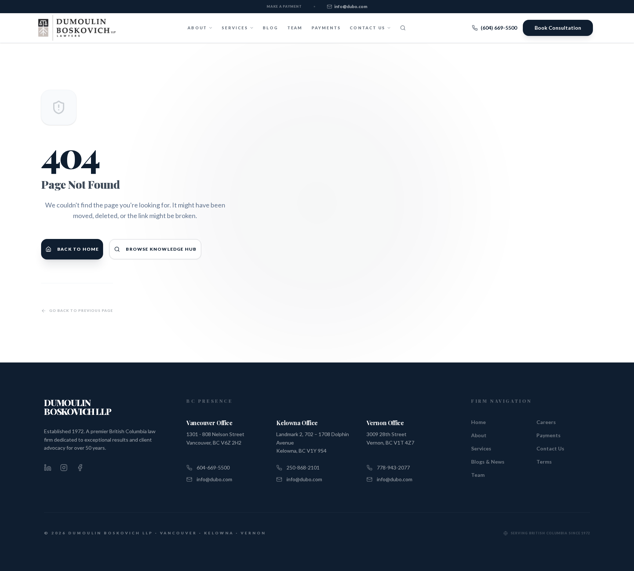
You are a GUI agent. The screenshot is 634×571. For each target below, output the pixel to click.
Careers (546, 422)
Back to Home (78, 249)
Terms (544, 461)
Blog (270, 27)
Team (295, 27)
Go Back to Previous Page (81, 310)
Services (481, 448)
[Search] (403, 28)
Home (478, 422)
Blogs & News (487, 461)
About (479, 435)
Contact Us (550, 448)
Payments (326, 27)
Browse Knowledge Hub (161, 249)
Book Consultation (558, 28)
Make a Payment (284, 6)
